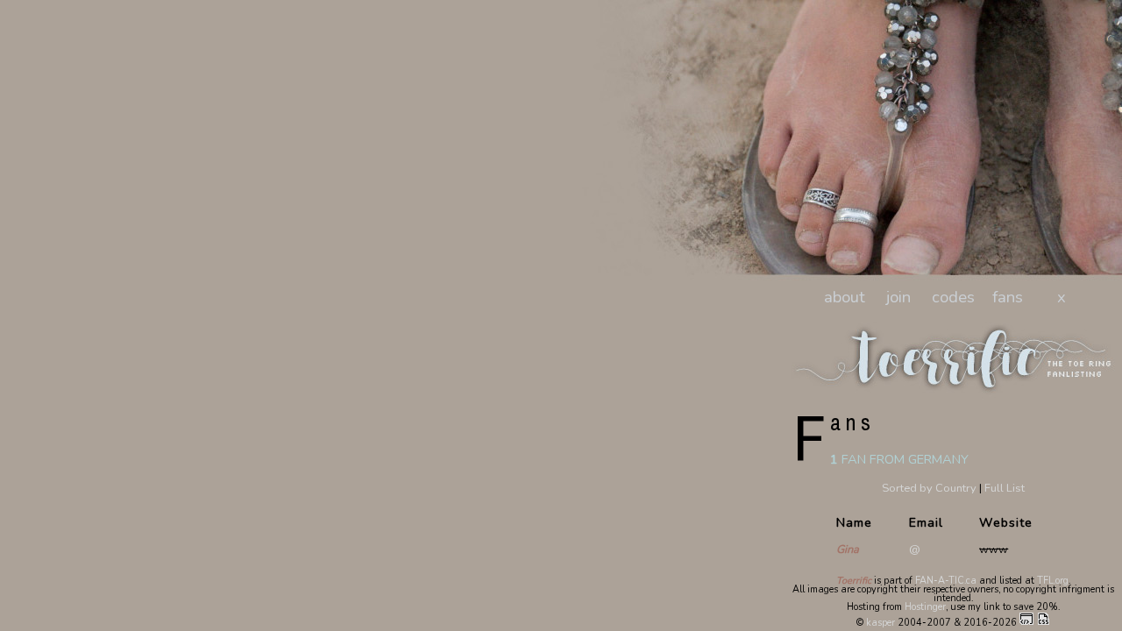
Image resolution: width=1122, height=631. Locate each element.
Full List (1004, 488)
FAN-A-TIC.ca (945, 580)
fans (1007, 297)
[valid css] (1043, 622)
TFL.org (1053, 580)
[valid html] (1026, 622)
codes (953, 297)
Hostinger (925, 606)
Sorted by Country (929, 488)
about (844, 297)
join (898, 297)
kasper (880, 622)
